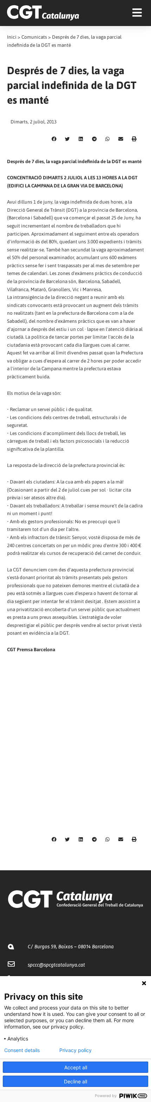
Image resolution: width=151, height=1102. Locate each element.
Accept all (75, 1067)
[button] (54, 139)
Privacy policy (75, 1050)
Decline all (75, 1081)
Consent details (22, 1050)
